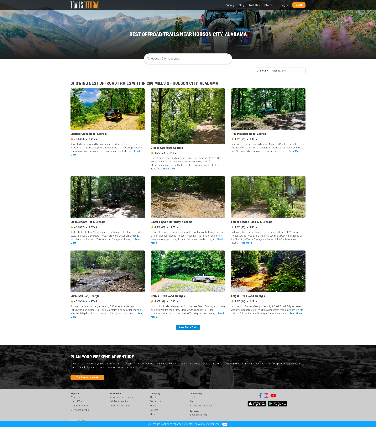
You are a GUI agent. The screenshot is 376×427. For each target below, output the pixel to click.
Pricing (229, 5)
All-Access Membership (122, 397)
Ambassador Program (201, 405)
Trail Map (254, 5)
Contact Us (155, 401)
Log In (284, 5)
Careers (154, 409)
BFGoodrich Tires (198, 414)
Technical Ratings (79, 405)
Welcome (75, 397)
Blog (241, 5)
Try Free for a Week (87, 377)
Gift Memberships (119, 401)
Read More (169, 168)
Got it (225, 424)
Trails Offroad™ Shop (120, 405)
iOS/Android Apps (79, 409)
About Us (154, 397)
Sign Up (299, 5)
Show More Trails (188, 327)
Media (153, 414)
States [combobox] (268, 5)
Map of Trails (77, 401)
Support (154, 405)
